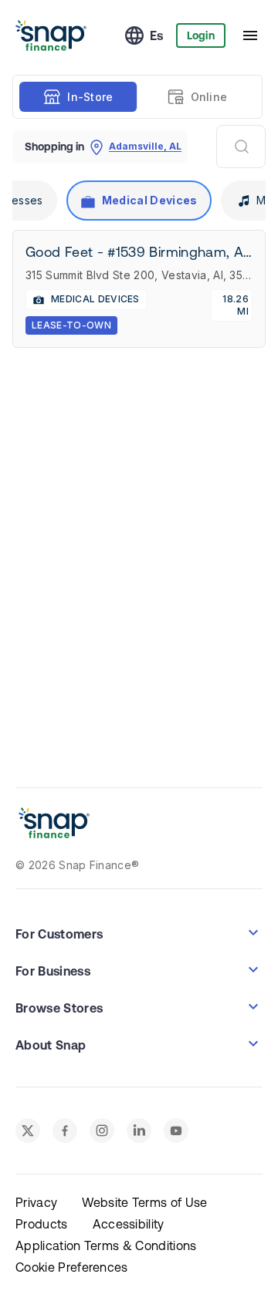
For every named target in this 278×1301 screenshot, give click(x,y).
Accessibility (128, 1224)
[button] (139, 932)
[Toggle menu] (250, 35)
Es (157, 35)
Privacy (36, 1202)
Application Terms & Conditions (106, 1245)
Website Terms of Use (144, 1202)
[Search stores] (241, 146)
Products (41, 1224)
